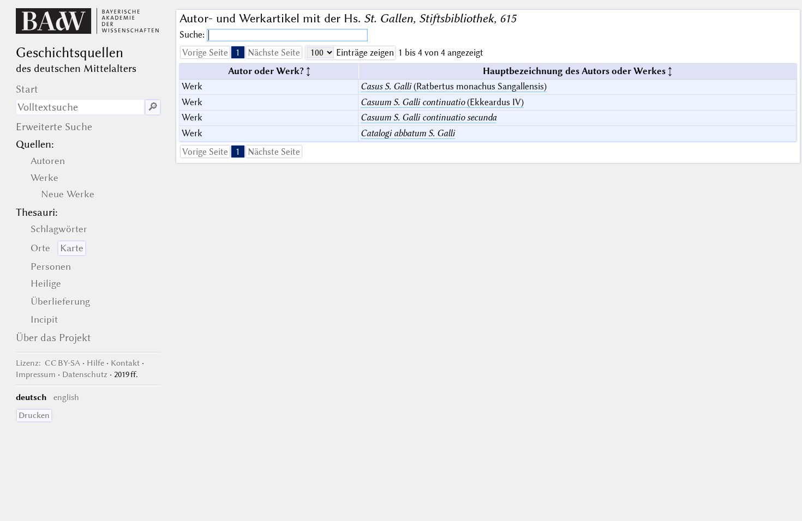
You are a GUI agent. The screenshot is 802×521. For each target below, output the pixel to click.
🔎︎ (152, 107)
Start (27, 89)
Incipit (44, 319)
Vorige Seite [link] (205, 52)
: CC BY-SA (48, 363)
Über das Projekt (53, 337)
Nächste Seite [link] (274, 52)
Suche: (193, 34)
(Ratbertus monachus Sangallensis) (454, 86)
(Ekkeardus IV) (442, 102)
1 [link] (238, 52)
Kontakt (125, 363)
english (66, 397)
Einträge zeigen (364, 52)
